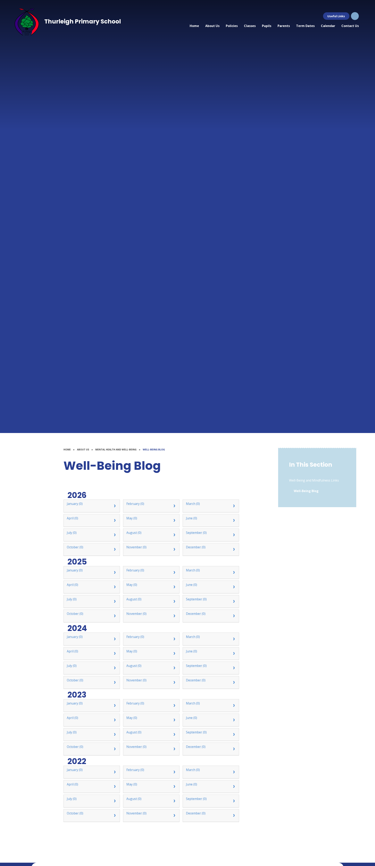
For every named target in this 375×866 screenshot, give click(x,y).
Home (67, 449)
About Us (83, 449)
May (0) (131, 518)
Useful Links (336, 16)
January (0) (75, 503)
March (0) (193, 503)
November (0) (136, 547)
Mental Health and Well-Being (116, 449)
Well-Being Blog (154, 449)
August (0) (133, 532)
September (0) (196, 532)
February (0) (135, 503)
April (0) (72, 518)
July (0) (72, 532)
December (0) (195, 547)
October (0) (75, 547)
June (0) (191, 518)
